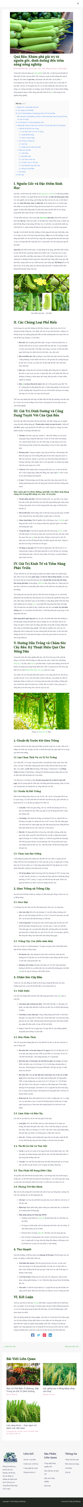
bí (61, 79)
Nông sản (49, 68)
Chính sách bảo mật (72, 1459)
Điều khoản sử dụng (72, 1464)
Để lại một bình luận (21, 68)
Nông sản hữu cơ (29, 1472)
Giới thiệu (68, 1468)
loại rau (32, 663)
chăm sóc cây (43, 732)
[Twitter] (38, 1335)
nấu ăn (60, 531)
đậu (59, 996)
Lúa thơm (31, 1431)
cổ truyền (61, 520)
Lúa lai (25, 1431)
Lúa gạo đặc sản (11, 1431)
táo (59, 473)
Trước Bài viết (8, 1346)
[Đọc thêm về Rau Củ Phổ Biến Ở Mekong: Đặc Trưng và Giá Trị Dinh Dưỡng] (23, 1374)
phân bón (41, 583)
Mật (20, 971)
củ (23, 384)
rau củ (35, 604)
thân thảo (43, 218)
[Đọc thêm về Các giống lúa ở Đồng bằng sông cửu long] (60, 1374)
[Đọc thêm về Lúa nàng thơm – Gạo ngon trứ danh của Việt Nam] (23, 1411)
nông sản (17, 663)
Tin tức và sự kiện (29, 1459)
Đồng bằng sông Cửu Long (34, 670)
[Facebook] (32, 1335)
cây (52, 92)
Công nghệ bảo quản (30, 1468)
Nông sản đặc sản (14, 1433)
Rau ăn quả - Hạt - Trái (37, 68)
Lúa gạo (51, 1394)
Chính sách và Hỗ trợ (30, 1464)
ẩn (24, 103)
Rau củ (55, 68)
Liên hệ (67, 1472)
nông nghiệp (38, 73)
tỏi (32, 537)
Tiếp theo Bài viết (73, 1346)
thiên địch (41, 1233)
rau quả (35, 1303)
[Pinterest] (44, 1335)
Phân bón (47, 1486)
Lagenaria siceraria (47, 194)
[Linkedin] (50, 1335)
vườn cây (41, 1218)
